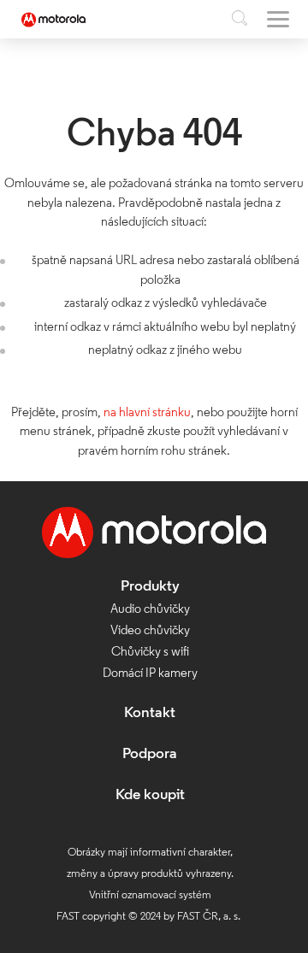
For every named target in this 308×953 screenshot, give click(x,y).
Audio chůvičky (150, 609)
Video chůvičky (150, 631)
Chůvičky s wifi (150, 652)
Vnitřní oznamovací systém (150, 895)
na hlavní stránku (147, 413)
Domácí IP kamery (150, 674)
